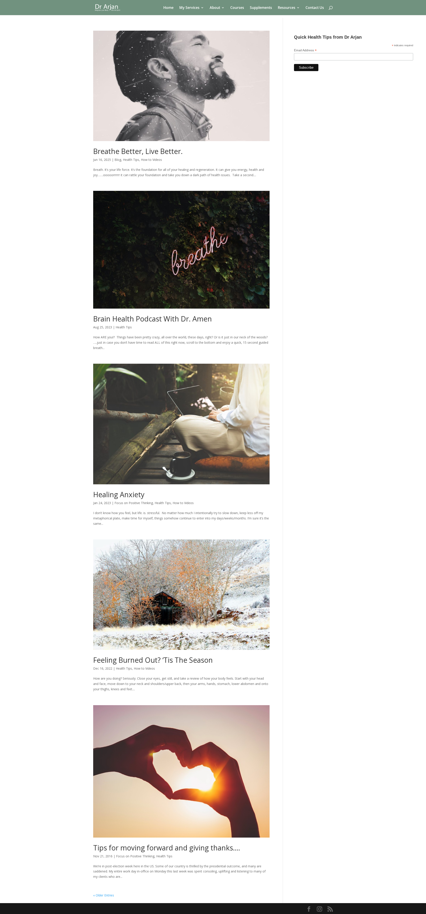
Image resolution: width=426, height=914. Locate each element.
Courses (237, 8)
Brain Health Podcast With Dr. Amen (152, 318)
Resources (286, 8)
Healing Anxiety (118, 494)
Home (168, 8)
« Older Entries (103, 895)
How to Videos (151, 160)
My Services (189, 8)
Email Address (305, 50)
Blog (117, 160)
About (215, 8)
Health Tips (131, 160)
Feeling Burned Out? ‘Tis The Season (153, 660)
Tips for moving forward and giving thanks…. (166, 847)
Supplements (261, 8)
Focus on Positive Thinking (133, 503)
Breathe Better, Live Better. (138, 151)
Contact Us (315, 8)
